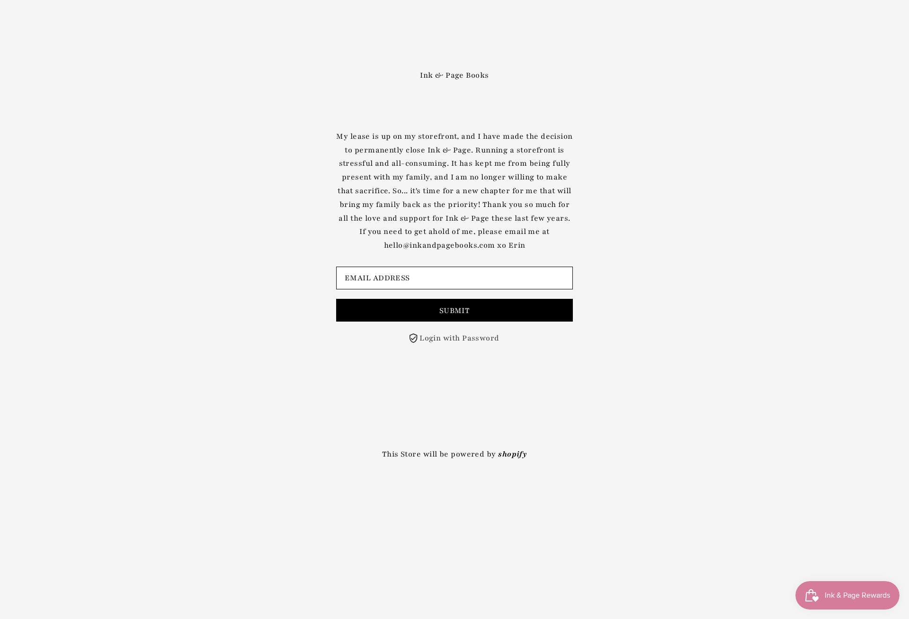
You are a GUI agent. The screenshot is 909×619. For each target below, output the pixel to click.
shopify (512, 454)
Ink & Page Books (454, 75)
